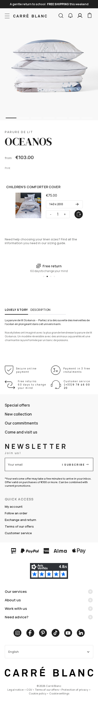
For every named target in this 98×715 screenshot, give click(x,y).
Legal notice (15, 689)
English (13, 652)
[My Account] (80, 15)
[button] (70, 15)
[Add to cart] (78, 214)
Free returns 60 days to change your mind (32, 385)
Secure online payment (26, 370)
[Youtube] (68, 633)
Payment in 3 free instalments (76, 370)
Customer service (18, 533)
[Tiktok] (55, 633)
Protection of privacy (74, 689)
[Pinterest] (43, 633)
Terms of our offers (19, 526)
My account (14, 506)
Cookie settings (59, 693)
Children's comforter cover (33, 187)
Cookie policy (37, 693)
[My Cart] (89, 15)
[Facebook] (30, 633)
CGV (29, 689)
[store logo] (30, 15)
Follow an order (16, 513)
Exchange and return (20, 520)
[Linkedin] (81, 633)
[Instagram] (17, 633)
